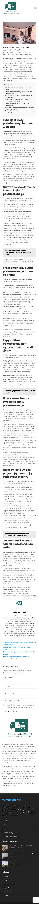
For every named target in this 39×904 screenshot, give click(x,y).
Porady (6, 896)
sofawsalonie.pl (22, 52)
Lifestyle (7, 888)
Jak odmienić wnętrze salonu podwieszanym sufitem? (20, 112)
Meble (6, 876)
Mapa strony (8, 833)
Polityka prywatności (11, 837)
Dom (5, 880)
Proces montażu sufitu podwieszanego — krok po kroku (19, 96)
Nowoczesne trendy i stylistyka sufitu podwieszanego (17, 104)
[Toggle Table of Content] (32, 85)
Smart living (8, 892)
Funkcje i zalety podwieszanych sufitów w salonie (18, 89)
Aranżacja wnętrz (14, 54)
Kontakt (6, 829)
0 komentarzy (27, 54)
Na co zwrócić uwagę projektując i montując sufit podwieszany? (20, 108)
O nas (6, 825)
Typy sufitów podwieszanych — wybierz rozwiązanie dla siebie (19, 100)
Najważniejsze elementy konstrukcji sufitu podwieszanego (19, 93)
